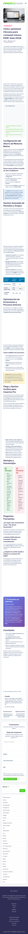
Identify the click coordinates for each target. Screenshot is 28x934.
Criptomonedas (6, 810)
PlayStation (5, 853)
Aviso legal (14, 923)
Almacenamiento (6, 797)
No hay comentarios (9, 42)
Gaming (4, 817)
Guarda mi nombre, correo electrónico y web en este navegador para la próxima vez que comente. (13, 774)
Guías (14, 907)
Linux (4, 833)
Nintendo (5, 841)
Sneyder (7, 696)
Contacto (14, 925)
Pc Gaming (5, 843)
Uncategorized (6, 876)
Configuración (7, 25)
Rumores (4, 866)
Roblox (4, 864)
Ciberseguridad (6, 805)
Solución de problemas (8, 871)
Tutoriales (5, 874)
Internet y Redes (6, 825)
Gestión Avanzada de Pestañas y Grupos (14, 129)
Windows (5, 879)
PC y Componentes (7, 846)
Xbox (4, 881)
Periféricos (5, 848)
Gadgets (5, 815)
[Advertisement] (14, 68)
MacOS (4, 835)
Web (4, 767)
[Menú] (25, 3)
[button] (9, 706)
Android (4, 800)
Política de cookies (14, 919)
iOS (3, 828)
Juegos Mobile (6, 830)
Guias (4, 820)
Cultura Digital (6, 812)
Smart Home (5, 869)
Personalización (6, 851)
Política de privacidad (14, 917)
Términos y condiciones (14, 921)
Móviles (4, 838)
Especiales (14, 903)
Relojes (4, 858)
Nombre (5, 754)
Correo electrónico (8, 760)
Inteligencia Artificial (7, 823)
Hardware (14, 909)
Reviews (4, 861)
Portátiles (5, 856)
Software (14, 911)
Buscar (5, 787)
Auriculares (5, 802)
